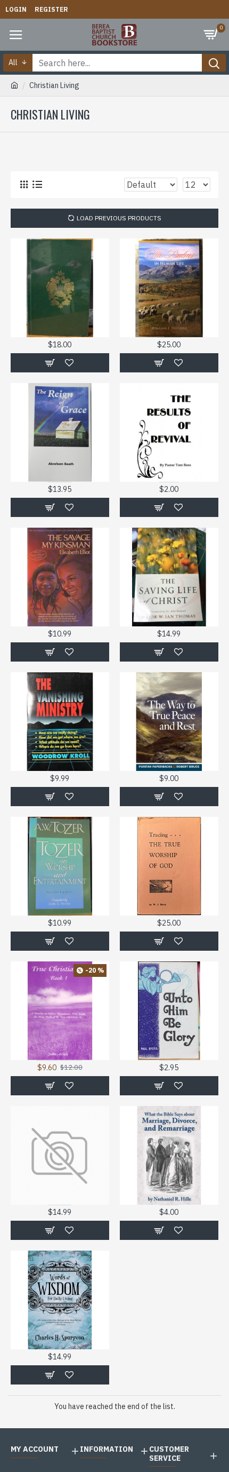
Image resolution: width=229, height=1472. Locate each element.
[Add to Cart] (49, 1230)
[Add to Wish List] (69, 1230)
